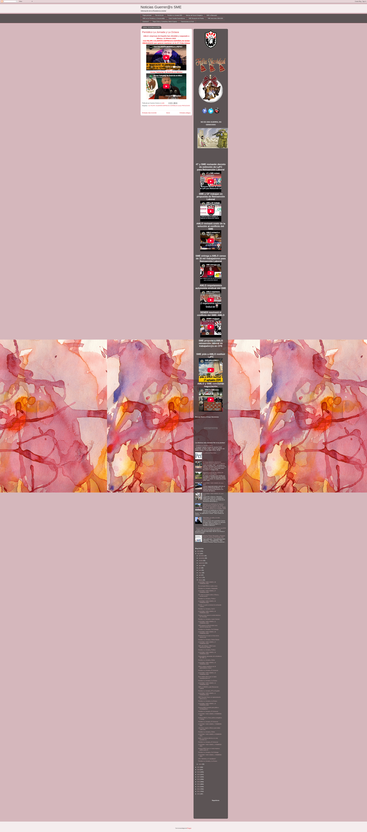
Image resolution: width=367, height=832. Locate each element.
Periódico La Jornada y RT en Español (209, 691)
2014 (198, 784)
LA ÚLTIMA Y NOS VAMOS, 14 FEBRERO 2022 (207, 663)
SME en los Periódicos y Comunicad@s (154, 18)
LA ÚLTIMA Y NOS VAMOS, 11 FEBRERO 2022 (207, 694)
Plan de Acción (159, 15)
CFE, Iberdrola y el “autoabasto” (207, 758)
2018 (198, 774)
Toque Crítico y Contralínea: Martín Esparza (165, 21)
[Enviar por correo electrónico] (169, 103)
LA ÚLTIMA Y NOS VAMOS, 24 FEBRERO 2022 (207, 612)
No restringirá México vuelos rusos (207, 586)
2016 (198, 779)
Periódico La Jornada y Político (207, 598)
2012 (198, 789)
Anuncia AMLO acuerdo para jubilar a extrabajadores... (208, 708)
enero (200, 764)
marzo (201, 577)
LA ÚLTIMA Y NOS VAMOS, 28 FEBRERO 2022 (207, 582)
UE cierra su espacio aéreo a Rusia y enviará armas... (208, 595)
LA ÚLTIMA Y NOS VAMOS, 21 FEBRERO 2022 (207, 622)
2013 (198, 786)
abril (200, 575)
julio (200, 568)
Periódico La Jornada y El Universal (208, 670)
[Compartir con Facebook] (175, 103)
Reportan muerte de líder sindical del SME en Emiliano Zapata (213, 473)
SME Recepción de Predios (196, 18)
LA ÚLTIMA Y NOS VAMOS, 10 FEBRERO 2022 (207, 704)
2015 (198, 781)
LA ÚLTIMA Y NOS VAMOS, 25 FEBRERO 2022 (207, 601)
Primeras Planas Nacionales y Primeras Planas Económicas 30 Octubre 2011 (214, 536)
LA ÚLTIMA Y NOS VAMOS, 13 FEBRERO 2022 (207, 673)
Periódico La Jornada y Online (206, 660)
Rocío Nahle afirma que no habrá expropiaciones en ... (207, 677)
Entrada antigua (185, 113)
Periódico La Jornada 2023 (174, 15)
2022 (198, 553)
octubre (201, 560)
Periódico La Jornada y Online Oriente (208, 639)
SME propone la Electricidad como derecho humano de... (207, 626)
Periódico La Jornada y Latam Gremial (208, 619)
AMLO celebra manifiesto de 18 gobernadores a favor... (207, 667)
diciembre (201, 555)
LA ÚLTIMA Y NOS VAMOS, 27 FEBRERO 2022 (207, 591)
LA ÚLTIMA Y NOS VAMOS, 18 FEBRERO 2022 (207, 632)
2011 (198, 791)
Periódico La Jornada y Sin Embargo (208, 629)
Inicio (168, 113)
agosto (201, 565)
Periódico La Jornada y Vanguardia (207, 588)
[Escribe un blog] (171, 103)
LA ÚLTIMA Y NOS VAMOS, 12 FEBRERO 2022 (207, 683)
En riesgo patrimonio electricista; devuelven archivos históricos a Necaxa (214, 462)
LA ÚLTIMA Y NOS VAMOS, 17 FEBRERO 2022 (207, 642)
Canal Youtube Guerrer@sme (177, 18)
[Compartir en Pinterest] (176, 103)
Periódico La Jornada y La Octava (207, 680)
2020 (198, 769)
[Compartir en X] (173, 103)
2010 (198, 794)
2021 (198, 767)
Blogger (189, 828)
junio (200, 570)
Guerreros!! (146, 21)
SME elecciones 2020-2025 (215, 18)
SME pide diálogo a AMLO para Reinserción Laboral (207, 646)
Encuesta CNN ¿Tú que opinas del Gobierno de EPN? (211, 528)
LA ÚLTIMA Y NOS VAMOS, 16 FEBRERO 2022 (207, 653)
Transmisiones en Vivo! (187, 21)
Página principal (147, 15)
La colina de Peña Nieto (209, 453)
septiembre (202, 563)
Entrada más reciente (149, 113)
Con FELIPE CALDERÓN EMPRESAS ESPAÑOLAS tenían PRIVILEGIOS (169, 105)
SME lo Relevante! (212, 15)
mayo (200, 572)
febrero (201, 580)
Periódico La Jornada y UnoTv (204, 445)
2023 (198, 551)
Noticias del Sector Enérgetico (194, 15)
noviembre (202, 558)
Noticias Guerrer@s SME (161, 7)
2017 (198, 777)
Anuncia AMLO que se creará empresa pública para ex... (209, 749)
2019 (198, 772)
